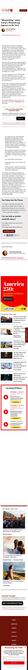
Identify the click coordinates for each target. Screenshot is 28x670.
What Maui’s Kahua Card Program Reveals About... (13, 582)
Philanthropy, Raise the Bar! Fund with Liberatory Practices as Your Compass (19, 364)
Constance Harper (17, 337)
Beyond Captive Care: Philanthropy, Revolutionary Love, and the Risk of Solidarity (20, 376)
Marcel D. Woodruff (17, 381)
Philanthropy (20, 258)
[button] (25, 647)
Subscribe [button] (14, 663)
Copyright (14, 636)
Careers (14, 628)
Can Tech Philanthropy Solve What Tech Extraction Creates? (19, 354)
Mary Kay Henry (16, 322)
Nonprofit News (12, 258)
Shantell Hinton (16, 335)
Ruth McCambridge (10, 29)
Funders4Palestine (17, 369)
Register (16, 402)
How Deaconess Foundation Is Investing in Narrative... (12, 556)
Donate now (9, 231)
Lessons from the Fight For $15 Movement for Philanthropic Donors (19, 318)
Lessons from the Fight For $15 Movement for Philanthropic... (12, 531)
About (14, 620)
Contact (14, 632)
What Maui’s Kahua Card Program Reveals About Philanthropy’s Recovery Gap (19, 343)
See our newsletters (12, 603)
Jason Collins (16, 348)
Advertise (14, 624)
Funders (14, 644)
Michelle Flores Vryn (17, 358)
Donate (23, 10)
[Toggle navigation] (3, 10)
